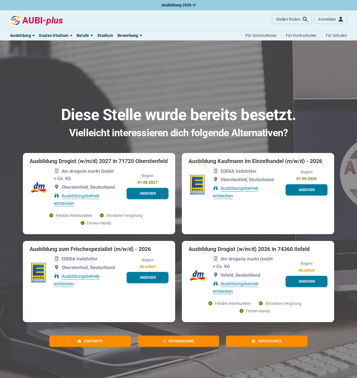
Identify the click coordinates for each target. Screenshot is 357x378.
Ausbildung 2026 (176, 5)
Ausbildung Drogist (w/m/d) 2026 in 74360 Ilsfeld (249, 249)
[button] (22, 35)
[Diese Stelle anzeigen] (38, 188)
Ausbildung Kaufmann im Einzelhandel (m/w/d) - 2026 (255, 161)
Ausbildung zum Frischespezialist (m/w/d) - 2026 (90, 249)
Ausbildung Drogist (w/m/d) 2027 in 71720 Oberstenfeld (99, 161)
